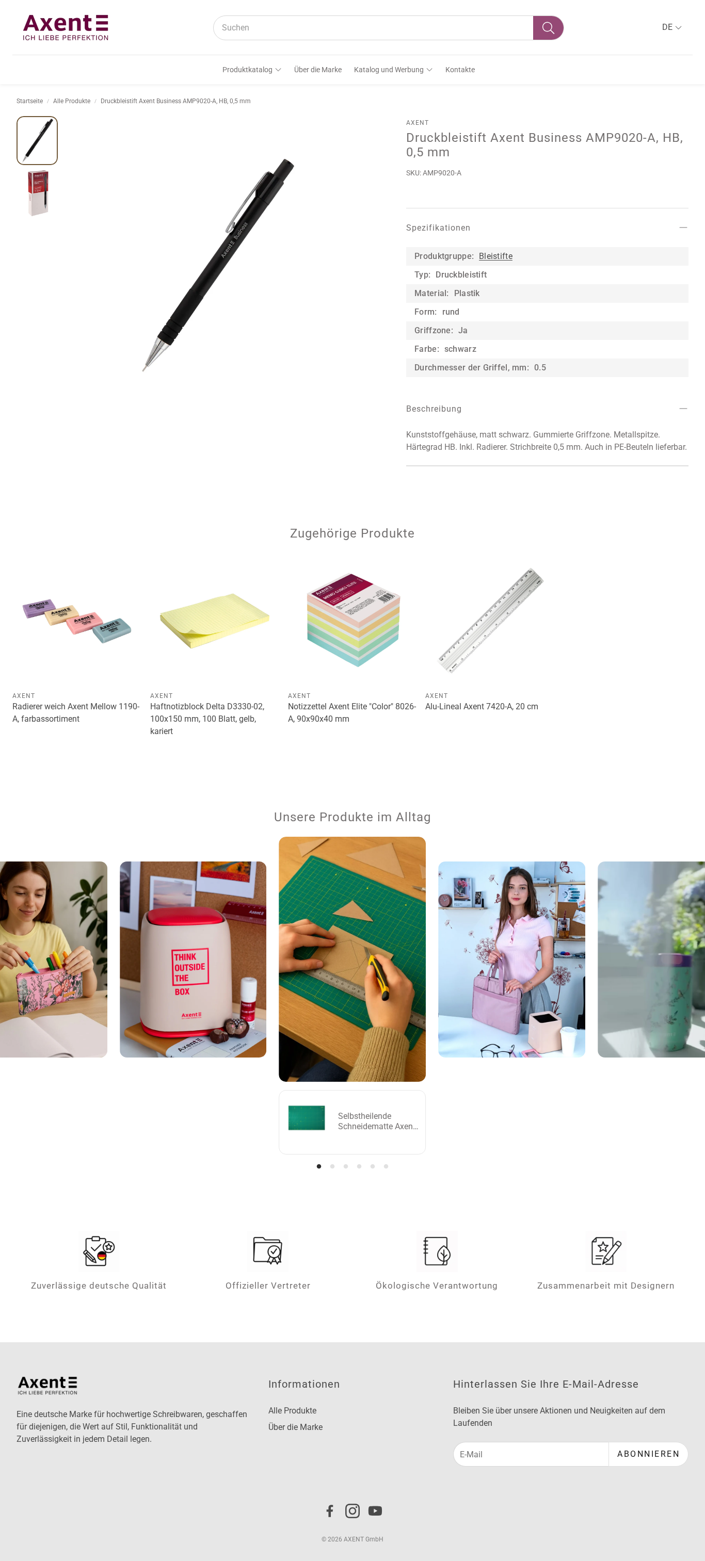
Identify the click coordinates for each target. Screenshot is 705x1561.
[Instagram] (352, 1511)
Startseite (30, 101)
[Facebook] (330, 1511)
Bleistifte (495, 256)
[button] (389, 28)
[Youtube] (375, 1511)
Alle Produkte (71, 101)
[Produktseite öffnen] (77, 621)
